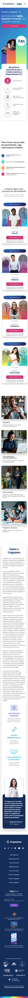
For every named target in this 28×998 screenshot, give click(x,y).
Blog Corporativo (14, 867)
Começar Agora (14, 26)
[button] (25, 4)
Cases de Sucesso (14, 863)
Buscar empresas (14, 882)
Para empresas (14, 855)
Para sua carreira (14, 871)
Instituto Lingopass (14, 875)
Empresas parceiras (14, 859)
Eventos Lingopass (14, 878)
